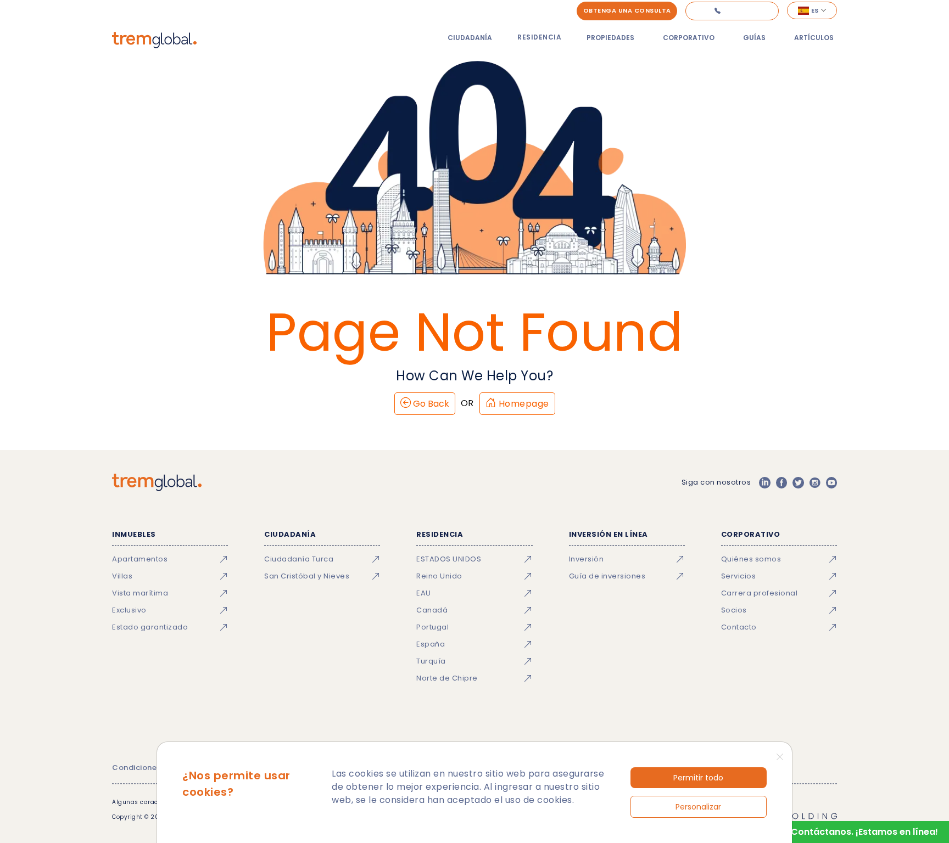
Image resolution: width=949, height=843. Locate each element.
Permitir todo (698, 777)
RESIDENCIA (539, 37)
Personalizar (698, 806)
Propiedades (610, 37)
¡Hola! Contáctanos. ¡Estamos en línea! (850, 831)
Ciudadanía (470, 37)
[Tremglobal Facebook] (781, 482)
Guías (754, 37)
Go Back (430, 403)
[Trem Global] (157, 482)
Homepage (522, 403)
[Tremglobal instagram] (815, 482)
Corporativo (688, 37)
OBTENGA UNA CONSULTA (627, 10)
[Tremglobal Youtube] (831, 482)
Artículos (814, 37)
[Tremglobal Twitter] (797, 482)
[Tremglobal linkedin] (764, 482)
